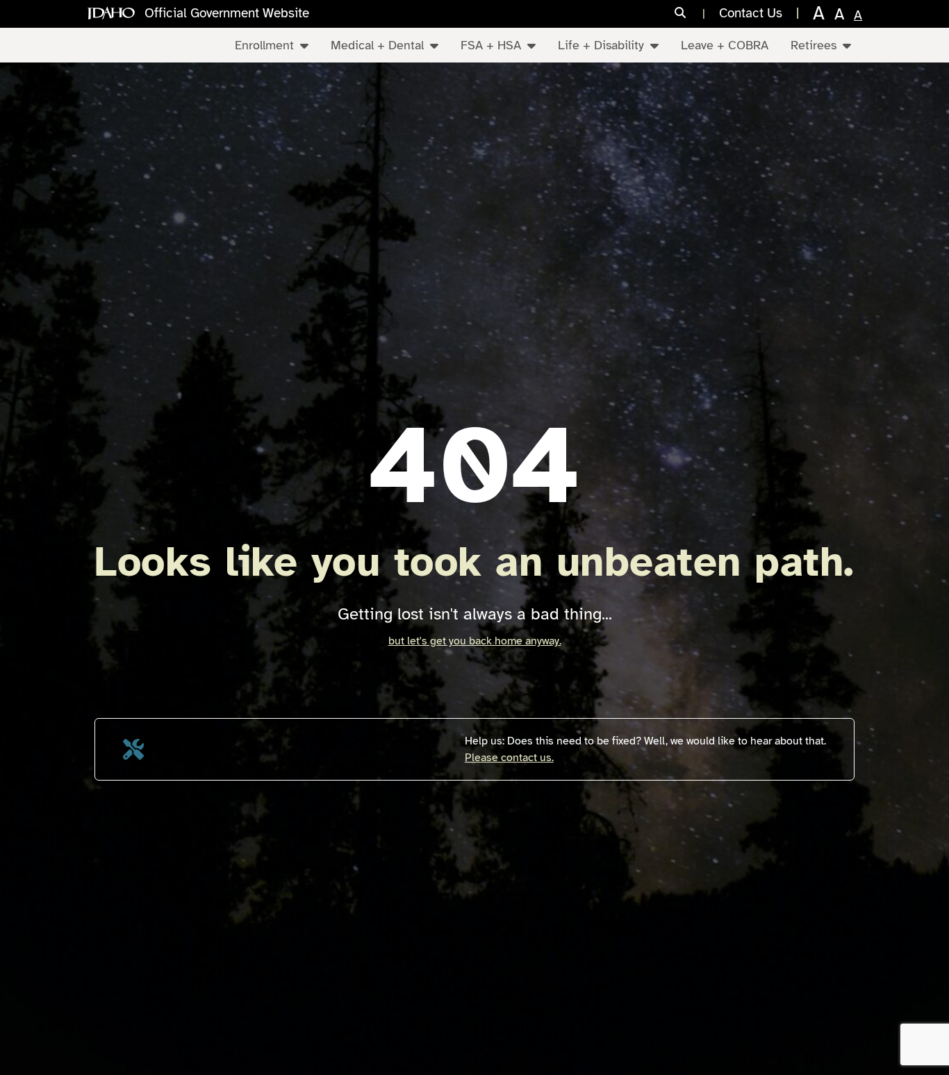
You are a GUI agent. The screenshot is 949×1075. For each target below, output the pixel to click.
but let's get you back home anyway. (474, 641)
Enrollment (264, 45)
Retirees (813, 45)
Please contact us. (509, 758)
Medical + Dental (377, 45)
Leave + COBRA (724, 45)
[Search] (690, 13)
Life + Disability (601, 45)
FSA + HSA (491, 45)
